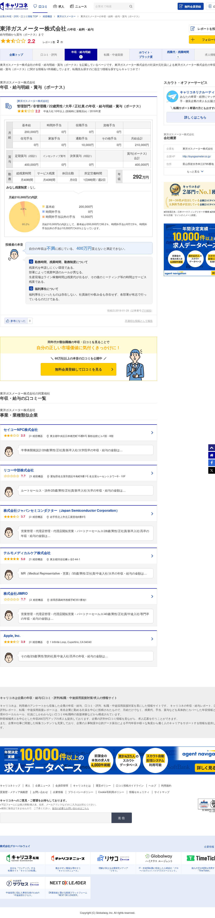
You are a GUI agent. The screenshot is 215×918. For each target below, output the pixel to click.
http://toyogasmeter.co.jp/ (197, 156)
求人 (61, 6)
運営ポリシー (103, 785)
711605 (146, 310)
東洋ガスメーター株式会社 (33, 28)
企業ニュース (42, 785)
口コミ (43, 6)
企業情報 (58, 792)
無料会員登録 (193, 6)
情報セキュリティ (139, 792)
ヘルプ (152, 785)
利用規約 (166, 785)
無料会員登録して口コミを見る (78, 369)
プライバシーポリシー (80, 792)
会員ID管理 (61, 785)
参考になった (18, 320)
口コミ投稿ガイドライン (130, 785)
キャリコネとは (82, 785)
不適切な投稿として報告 (139, 320)
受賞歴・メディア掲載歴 (14, 792)
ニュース (81, 6)
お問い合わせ (40, 792)
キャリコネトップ (10, 785)
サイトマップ (161, 792)
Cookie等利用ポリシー (111, 792)
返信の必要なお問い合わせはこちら (70, 808)
